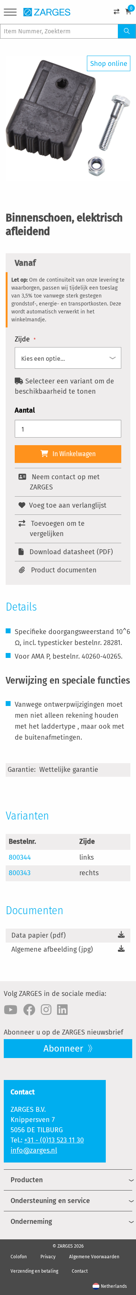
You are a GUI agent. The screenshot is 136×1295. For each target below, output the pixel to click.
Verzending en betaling (34, 1271)
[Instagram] (46, 1010)
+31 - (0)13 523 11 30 (54, 1140)
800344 (20, 857)
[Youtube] (10, 1010)
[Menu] (10, 13)
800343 (20, 873)
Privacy (48, 1256)
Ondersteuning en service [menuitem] (50, 1201)
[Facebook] (29, 1010)
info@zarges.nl (34, 1150)
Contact (80, 1271)
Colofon (19, 1256)
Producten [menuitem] (27, 1180)
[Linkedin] (62, 1010)
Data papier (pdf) (38, 935)
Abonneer (64, 1048)
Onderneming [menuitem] (31, 1221)
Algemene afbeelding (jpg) (52, 949)
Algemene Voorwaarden (94, 1256)
